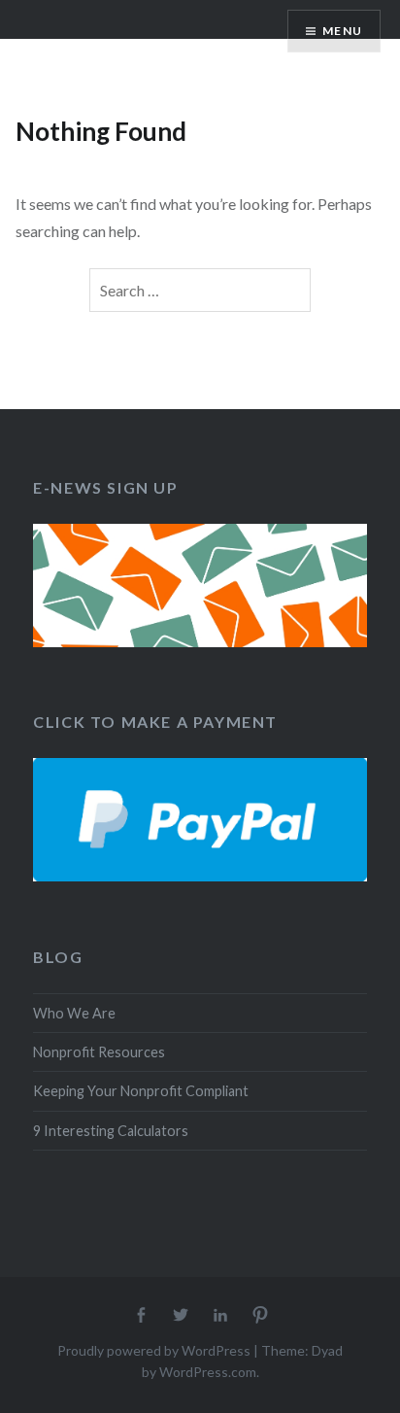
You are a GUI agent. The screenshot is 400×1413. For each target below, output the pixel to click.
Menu (342, 30)
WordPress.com (207, 1371)
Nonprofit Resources (99, 1052)
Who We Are (74, 1013)
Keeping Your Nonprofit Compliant (141, 1091)
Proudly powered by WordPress (153, 1350)
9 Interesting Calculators (110, 1130)
